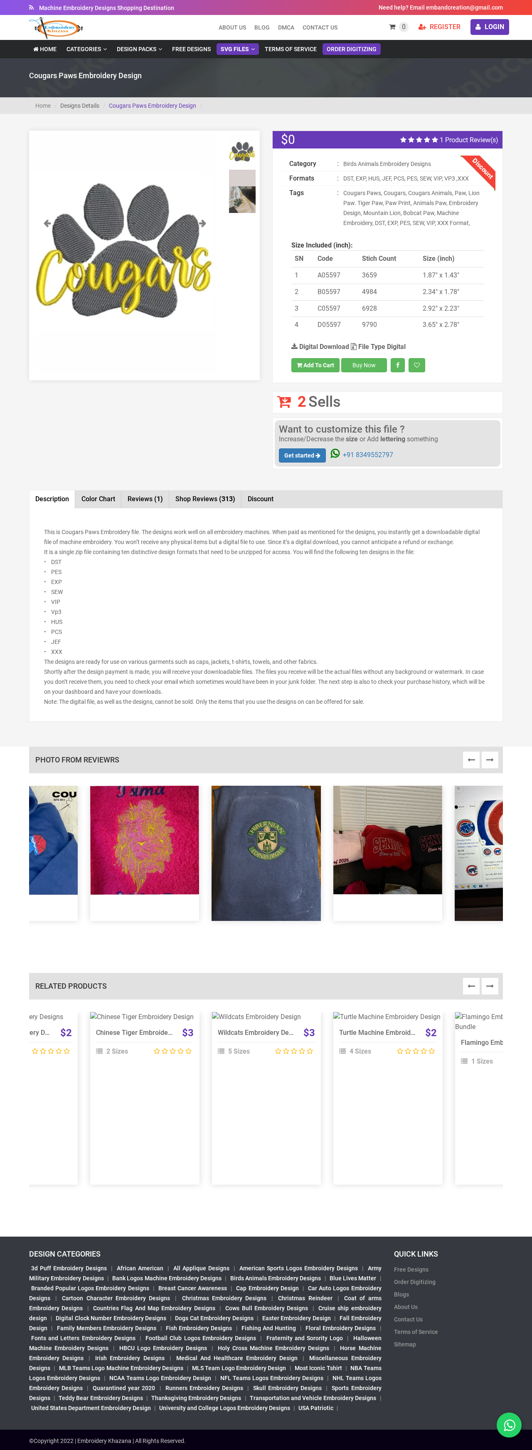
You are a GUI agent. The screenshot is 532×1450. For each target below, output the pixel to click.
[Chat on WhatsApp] (509, 1425)
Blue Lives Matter (353, 1278)
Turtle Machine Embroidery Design (390, 1033)
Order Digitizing (352, 49)
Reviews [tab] (145, 499)
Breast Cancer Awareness (192, 1288)
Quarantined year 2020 (124, 1388)
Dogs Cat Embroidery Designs (214, 1318)
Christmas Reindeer (305, 1298)
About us (232, 27)
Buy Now (364, 365)
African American (140, 1268)
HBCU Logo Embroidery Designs (163, 1348)
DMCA (286, 27)
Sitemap (405, 1344)
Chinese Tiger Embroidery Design (146, 1033)
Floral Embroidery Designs (340, 1328)
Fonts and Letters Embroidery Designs (83, 1338)
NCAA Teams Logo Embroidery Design (160, 1378)
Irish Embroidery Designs (129, 1358)
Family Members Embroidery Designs (107, 1328)
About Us (406, 1307)
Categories (83, 49)
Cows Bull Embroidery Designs (266, 1308)
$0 (288, 139)
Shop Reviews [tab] (205, 499)
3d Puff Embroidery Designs (69, 1268)
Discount (260, 499)
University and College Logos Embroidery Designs (224, 1408)
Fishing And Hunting (268, 1328)
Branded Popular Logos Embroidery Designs (90, 1288)
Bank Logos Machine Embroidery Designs (167, 1278)
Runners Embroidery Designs (204, 1388)
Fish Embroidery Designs (199, 1328)
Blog (262, 27)
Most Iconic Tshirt (318, 1368)
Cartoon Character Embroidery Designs (116, 1298)
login (493, 27)
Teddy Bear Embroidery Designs (101, 1398)
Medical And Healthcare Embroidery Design (237, 1358)
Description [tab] (52, 499)
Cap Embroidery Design (267, 1288)
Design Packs (136, 49)
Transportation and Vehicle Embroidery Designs (313, 1398)
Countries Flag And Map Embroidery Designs (154, 1308)
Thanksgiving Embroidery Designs (196, 1398)
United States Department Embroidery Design (91, 1408)
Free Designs (191, 49)
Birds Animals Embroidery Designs (275, 1278)
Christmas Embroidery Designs (224, 1298)
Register (444, 27)
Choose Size (141, 1039)
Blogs (401, 1294)
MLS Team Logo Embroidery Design (239, 1368)
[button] (47, 296)
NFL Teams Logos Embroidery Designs (271, 1378)
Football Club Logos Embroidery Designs (200, 1338)
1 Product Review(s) (468, 140)
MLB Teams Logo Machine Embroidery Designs (121, 1368)
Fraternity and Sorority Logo (304, 1338)
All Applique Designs (201, 1268)
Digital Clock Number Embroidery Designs (111, 1318)
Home (48, 49)
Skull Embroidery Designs (287, 1388)
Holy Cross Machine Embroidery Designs (273, 1348)
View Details (141, 1020)
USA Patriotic (315, 1408)
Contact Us (320, 27)
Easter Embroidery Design (296, 1318)
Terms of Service (291, 49)
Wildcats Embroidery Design (259, 1033)
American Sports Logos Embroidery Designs (298, 1268)
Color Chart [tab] (98, 499)
